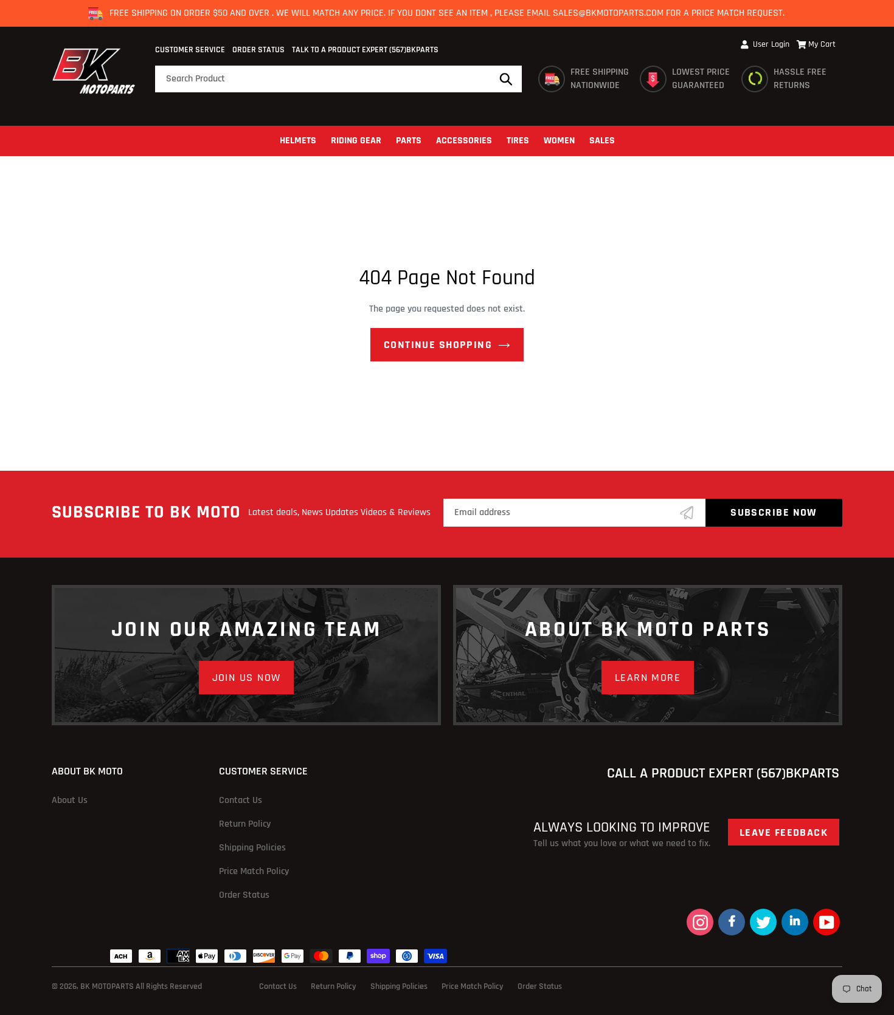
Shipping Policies (252, 847)
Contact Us (240, 800)
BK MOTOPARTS (108, 986)
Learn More (648, 678)
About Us (70, 800)
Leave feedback (784, 832)
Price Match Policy (254, 871)
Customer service (190, 49)
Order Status (258, 49)
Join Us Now (246, 678)
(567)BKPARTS (413, 49)
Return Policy (245, 824)
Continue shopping (438, 345)
